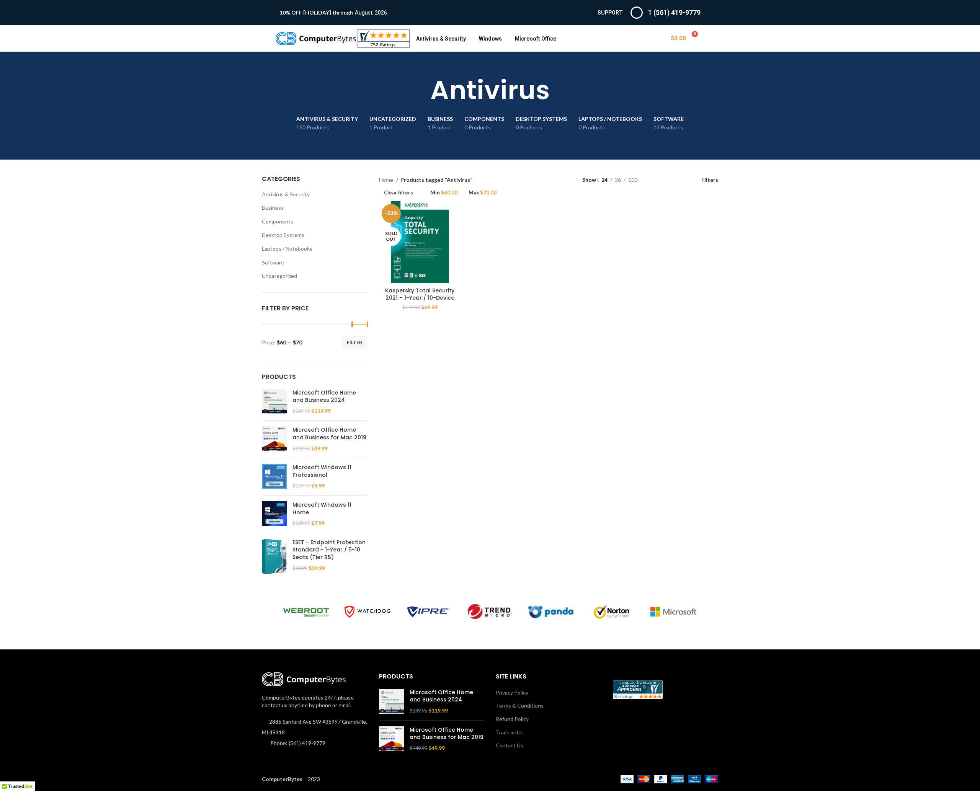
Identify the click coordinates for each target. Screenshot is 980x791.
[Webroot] (306, 612)
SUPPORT (610, 13)
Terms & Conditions (520, 705)
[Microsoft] (673, 612)
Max (483, 192)
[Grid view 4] (679, 179)
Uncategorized (279, 275)
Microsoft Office (535, 39)
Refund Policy (512, 719)
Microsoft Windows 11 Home (321, 508)
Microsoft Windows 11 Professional (321, 471)
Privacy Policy (512, 692)
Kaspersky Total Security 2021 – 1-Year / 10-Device (419, 294)
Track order (509, 732)
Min (443, 192)
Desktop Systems (283, 235)
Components (277, 221)
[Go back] (420, 90)
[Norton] (612, 612)
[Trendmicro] (489, 612)
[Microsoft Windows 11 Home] (274, 514)
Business (273, 207)
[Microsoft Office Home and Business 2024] (274, 402)
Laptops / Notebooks (287, 248)
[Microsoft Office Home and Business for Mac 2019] (274, 439)
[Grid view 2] (655, 179)
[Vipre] (428, 612)
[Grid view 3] (667, 179)
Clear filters (398, 192)
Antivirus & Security (441, 39)
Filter (354, 342)
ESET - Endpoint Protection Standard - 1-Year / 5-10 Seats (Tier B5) (329, 550)
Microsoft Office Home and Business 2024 (324, 396)
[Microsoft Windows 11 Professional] (274, 476)
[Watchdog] (367, 611)
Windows (490, 39)
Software (273, 262)
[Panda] (550, 612)
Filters (709, 179)
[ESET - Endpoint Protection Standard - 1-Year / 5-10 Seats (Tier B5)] (274, 556)
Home (386, 179)
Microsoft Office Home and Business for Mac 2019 (329, 433)
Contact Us (509, 745)
